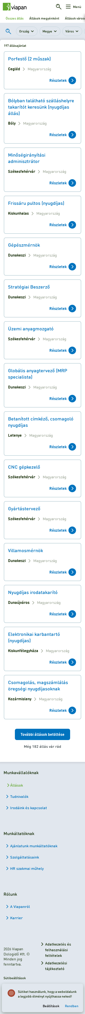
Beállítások (51, 1006)
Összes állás (15, 18)
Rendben (71, 1006)
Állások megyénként (44, 18)
